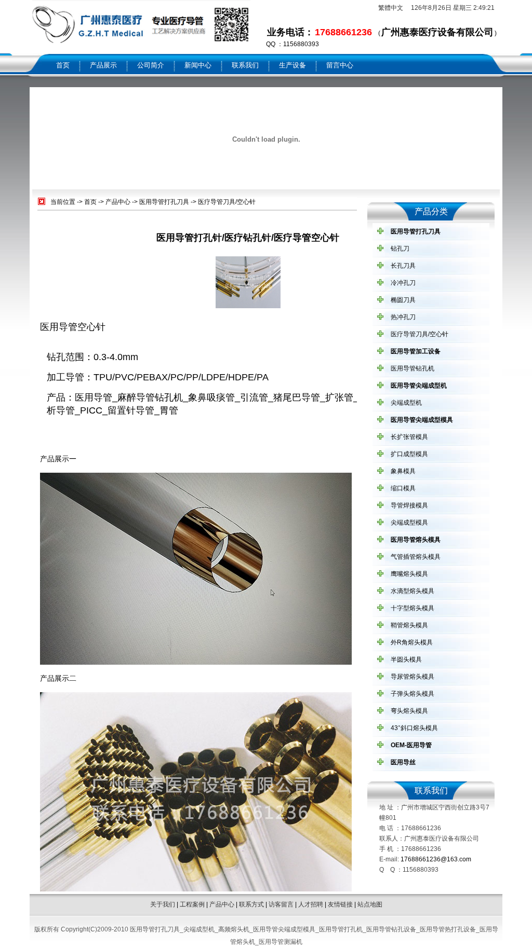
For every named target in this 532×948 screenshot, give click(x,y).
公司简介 (150, 65)
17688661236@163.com (436, 859)
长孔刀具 (403, 265)
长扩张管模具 (409, 437)
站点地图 (369, 904)
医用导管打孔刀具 (164, 201)
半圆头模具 (406, 659)
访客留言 (281, 904)
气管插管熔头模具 (416, 556)
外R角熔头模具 (412, 642)
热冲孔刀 (403, 317)
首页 (63, 65)
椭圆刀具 (403, 300)
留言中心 (339, 65)
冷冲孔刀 (403, 282)
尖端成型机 (406, 402)
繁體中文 (390, 7)
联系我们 (245, 65)
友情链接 (340, 904)
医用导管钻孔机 (412, 368)
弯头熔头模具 (409, 711)
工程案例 (192, 904)
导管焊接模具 (409, 505)
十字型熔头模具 (412, 608)
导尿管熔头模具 (412, 676)
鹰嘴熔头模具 (409, 574)
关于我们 (162, 904)
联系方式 (251, 904)
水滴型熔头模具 (412, 591)
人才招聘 (310, 904)
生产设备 (292, 65)
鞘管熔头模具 (409, 625)
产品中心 (117, 201)
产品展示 (103, 65)
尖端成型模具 (409, 522)
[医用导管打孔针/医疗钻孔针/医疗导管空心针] (248, 306)
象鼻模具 (403, 471)
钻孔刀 (400, 248)
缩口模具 (403, 488)
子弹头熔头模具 (412, 693)
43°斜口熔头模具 (414, 728)
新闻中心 (197, 65)
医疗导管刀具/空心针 (227, 201)
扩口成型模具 (409, 454)
